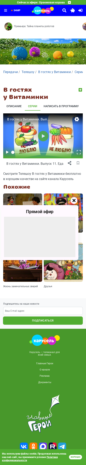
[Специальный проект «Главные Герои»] (43, 414)
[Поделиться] (69, 163)
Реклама (45, 375)
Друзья (48, 286)
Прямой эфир (39, 211)
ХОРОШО (75, 457)
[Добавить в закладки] (78, 163)
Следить (81, 90)
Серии (32, 106)
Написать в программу (61, 106)
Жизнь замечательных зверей (20, 286)
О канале (45, 369)
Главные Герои (44, 363)
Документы (44, 382)
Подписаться (43, 320)
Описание (14, 106)
